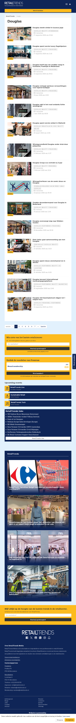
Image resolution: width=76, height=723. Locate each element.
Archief (7, 706)
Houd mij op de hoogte (37, 348)
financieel (53, 49)
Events (40, 703)
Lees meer (66, 716)
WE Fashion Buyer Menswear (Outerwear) (22, 414)
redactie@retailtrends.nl (18, 687)
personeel (52, 166)
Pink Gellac (38, 244)
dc (60, 265)
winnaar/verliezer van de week (46, 186)
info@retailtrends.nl (18, 685)
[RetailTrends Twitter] (31, 638)
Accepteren (69, 720)
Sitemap (40, 706)
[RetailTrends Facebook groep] (27, 638)
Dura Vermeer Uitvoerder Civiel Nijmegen (23, 429)
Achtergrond (9, 699)
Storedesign (53, 31)
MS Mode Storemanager (16, 424)
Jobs (6, 703)
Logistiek (37, 268)
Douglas (37, 31)
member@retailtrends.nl (21, 690)
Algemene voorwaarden (12, 660)
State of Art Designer (15, 419)
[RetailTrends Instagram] (44, 638)
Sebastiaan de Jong (49, 126)
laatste (43, 326)
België (36, 128)
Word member (38, 10)
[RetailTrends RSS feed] (40, 638)
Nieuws (40, 699)
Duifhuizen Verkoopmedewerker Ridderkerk (24, 432)
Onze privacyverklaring (12, 657)
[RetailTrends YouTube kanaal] (35, 638)
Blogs (6, 701)
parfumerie (46, 226)
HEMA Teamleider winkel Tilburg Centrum (23, 417)
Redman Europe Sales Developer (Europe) (22, 422)
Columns (41, 701)
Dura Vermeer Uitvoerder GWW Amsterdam (23, 427)
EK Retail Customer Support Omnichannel (23, 435)
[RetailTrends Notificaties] (49, 638)
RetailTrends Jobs (38, 438)
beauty (44, 31)
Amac (62, 186)
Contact (7, 704)
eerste (8, 326)
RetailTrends (10, 16)
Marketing (63, 284)
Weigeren (60, 720)
